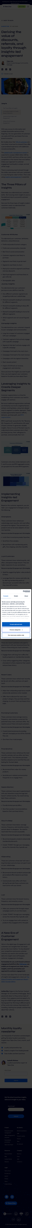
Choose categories (15, 629)
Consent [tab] (5, 596)
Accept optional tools (16, 624)
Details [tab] (16, 596)
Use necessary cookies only (16, 635)
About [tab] (26, 596)
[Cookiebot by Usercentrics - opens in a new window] (23, 591)
